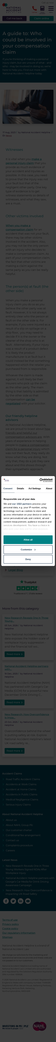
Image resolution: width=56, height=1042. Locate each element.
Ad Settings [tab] (35, 488)
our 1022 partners (22, 503)
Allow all (28, 539)
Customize (26, 549)
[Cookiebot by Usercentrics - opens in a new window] (40, 480)
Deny (28, 559)
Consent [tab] (7, 488)
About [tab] (49, 488)
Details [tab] (20, 488)
